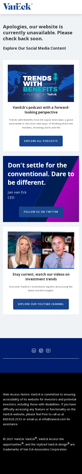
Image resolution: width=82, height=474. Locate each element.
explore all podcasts (41, 141)
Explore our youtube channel (41, 304)
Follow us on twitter (41, 211)
